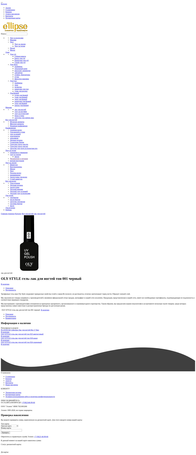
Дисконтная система (13, 392)
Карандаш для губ (21, 60)
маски (17, 157)
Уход (12, 42)
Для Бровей (14, 93)
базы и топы (19, 116)
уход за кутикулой (22, 114)
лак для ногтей (20, 110)
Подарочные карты (12, 18)
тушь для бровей (21, 97)
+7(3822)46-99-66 (28, 402)
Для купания (15, 183)
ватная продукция (17, 161)
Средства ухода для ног (19, 146)
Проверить (5, 433)
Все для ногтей (11, 120)
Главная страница (8, 214)
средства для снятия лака (24, 118)
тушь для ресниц (21, 91)
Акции (8, 8)
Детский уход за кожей (19, 191)
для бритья (14, 198)
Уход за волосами (16, 38)
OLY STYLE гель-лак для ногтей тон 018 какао (19, 338)
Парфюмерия (10, 128)
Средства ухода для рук (19, 144)
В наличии (5, 284)
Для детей (9, 195)
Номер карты (6, 428)
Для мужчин (10, 208)
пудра (17, 77)
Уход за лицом (20, 44)
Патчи (12, 48)
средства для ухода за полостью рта (23, 148)
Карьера (8, 12)
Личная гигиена (16, 140)
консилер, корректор (22, 71)
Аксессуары (14, 187)
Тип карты (5, 424)
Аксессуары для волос (18, 177)
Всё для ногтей (27, 214)
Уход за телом (20, 46)
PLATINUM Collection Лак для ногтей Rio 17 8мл (20, 330)
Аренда (8, 381)
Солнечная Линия (17, 142)
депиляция (14, 138)
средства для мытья (17, 202)
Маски (12, 50)
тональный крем (21, 69)
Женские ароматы (17, 124)
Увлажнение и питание (19, 159)
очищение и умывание (19, 152)
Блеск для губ (20, 58)
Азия (7, 52)
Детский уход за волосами (20, 193)
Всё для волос (10, 181)
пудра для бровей (21, 95)
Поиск (3, 34)
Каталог (4, 4)
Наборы (8, 210)
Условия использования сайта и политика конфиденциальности (30, 397)
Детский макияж (16, 189)
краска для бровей (22, 105)
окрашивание (15, 175)
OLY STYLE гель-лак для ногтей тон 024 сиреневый (21, 342)
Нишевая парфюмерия (18, 126)
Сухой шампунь (16, 179)
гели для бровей (21, 103)
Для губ (13, 54)
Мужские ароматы (17, 122)
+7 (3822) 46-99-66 (41, 437)
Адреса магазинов (12, 14)
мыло (12, 206)
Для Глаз (13, 81)
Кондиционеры (16, 167)
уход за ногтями (21, 112)
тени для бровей (21, 99)
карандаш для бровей (23, 101)
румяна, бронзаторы (22, 75)
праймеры (18, 67)
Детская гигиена (16, 185)
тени (16, 85)
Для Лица (13, 64)
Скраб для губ (20, 62)
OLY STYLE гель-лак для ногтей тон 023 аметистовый (22, 334)
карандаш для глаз (22, 89)
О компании (10, 10)
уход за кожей (15, 134)
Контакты (9, 16)
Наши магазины (11, 385)
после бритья (15, 200)
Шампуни (14, 165)
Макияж (13, 40)
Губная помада (20, 56)
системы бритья (16, 204)
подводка (18, 87)
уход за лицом (15, 155)
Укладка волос (15, 173)
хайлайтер (18, 73)
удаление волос (16, 130)
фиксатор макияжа (22, 79)
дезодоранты (15, 136)
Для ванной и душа (17, 132)
